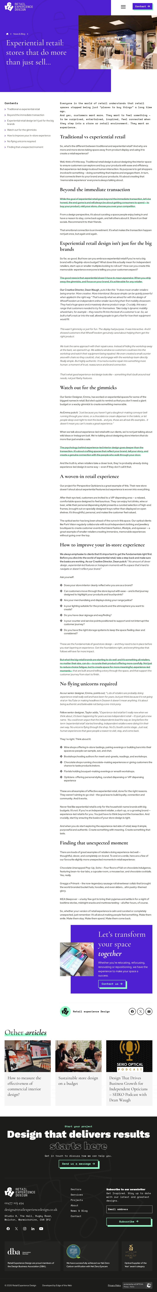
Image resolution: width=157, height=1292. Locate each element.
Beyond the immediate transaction (25, 115)
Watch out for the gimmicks (21, 129)
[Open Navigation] (123, 7)
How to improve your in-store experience (29, 135)
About (74, 1205)
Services (77, 1194)
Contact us (110, 984)
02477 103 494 (14, 1203)
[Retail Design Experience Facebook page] (8, 1228)
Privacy (126, 1287)
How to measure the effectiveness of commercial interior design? (24, 1086)
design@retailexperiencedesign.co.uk (31, 1209)
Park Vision (70, 524)
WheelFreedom (68, 300)
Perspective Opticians (89, 485)
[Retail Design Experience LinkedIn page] (32, 1228)
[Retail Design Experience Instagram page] (24, 1228)
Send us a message (76, 1164)
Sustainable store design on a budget (78, 1080)
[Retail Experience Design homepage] (19, 6)
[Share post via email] (148, 1011)
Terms (132, 1287)
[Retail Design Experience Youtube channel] (41, 1228)
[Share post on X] (140, 1011)
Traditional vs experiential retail (23, 109)
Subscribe (127, 1221)
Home (7, 34)
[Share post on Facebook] (132, 1011)
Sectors (76, 1189)
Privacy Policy (114, 1285)
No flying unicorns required (21, 141)
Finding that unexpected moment (25, 147)
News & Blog (19, 34)
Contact (140, 6)
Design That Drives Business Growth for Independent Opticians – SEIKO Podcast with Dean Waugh (128, 1089)
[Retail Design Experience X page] (16, 1228)
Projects (77, 1200)
